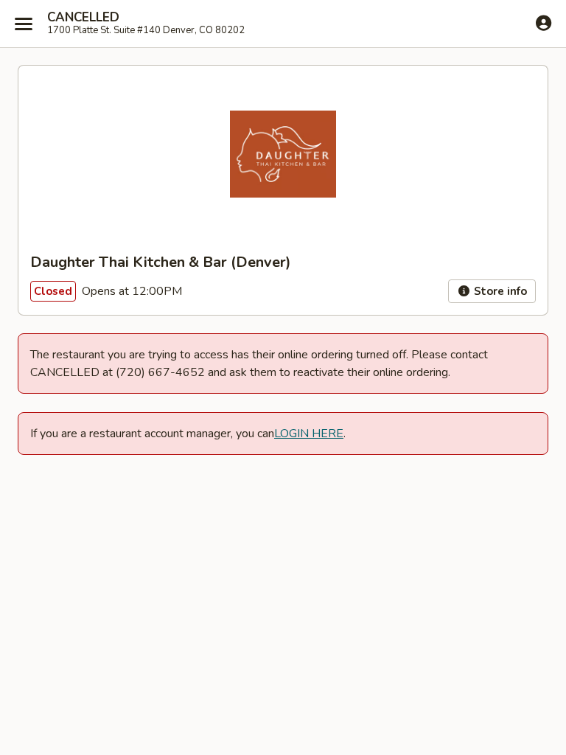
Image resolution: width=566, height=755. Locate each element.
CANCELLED (83, 17)
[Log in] (543, 23)
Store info (499, 291)
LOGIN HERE (308, 433)
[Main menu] (23, 23)
